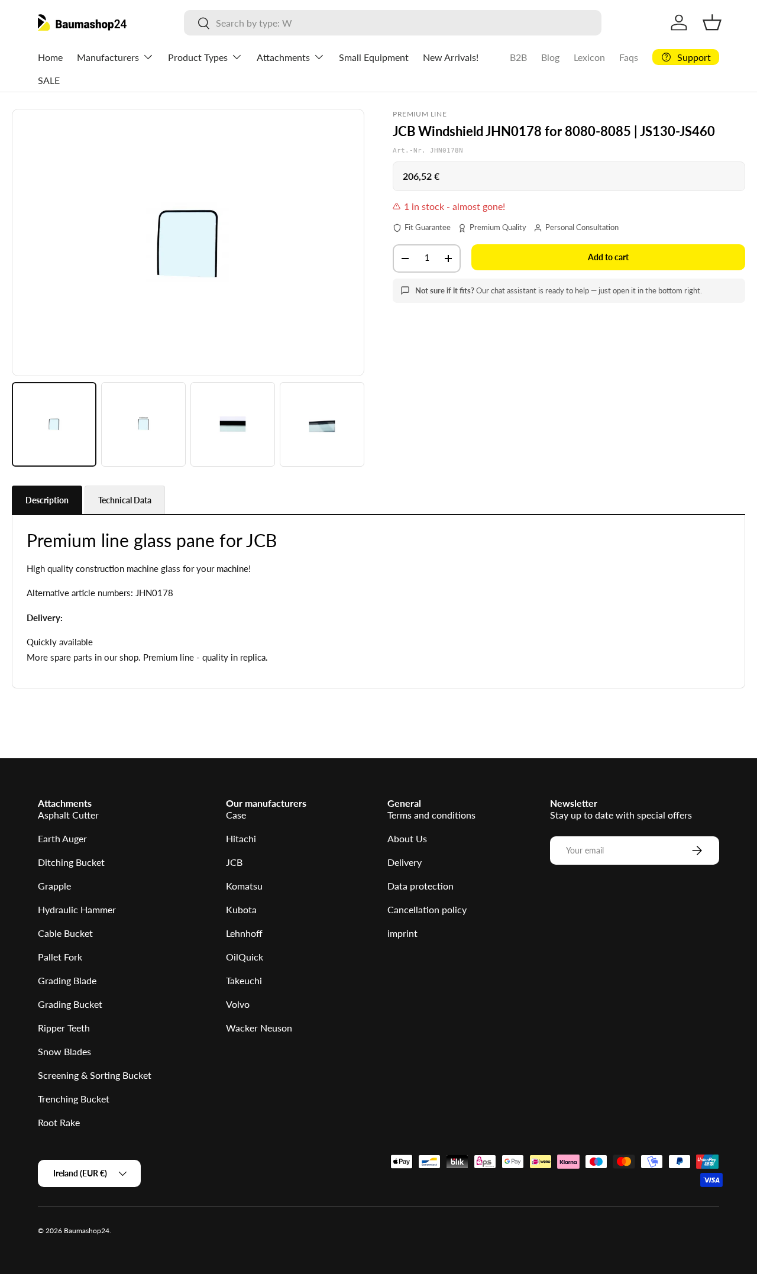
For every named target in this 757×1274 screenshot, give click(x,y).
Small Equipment (374, 57)
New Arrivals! (450, 57)
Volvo (238, 1004)
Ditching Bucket (71, 862)
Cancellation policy (427, 909)
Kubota (241, 909)
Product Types (198, 57)
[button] (712, 22)
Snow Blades (64, 1051)
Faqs (628, 57)
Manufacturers (108, 57)
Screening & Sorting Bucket (94, 1075)
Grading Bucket (70, 1004)
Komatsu (244, 885)
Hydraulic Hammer (77, 909)
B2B (518, 57)
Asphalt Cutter (68, 814)
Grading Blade (67, 980)
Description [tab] (47, 500)
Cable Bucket (65, 933)
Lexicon (589, 57)
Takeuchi (244, 980)
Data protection (420, 885)
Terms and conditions (431, 814)
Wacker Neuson (259, 1027)
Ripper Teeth (64, 1027)
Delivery (404, 862)
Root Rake (59, 1122)
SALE (49, 80)
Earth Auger (62, 838)
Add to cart (608, 257)
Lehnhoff (244, 933)
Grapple (54, 885)
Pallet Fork (60, 956)
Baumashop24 (86, 1230)
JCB (234, 862)
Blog (550, 57)
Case (236, 814)
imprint (402, 933)
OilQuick (244, 956)
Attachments (283, 57)
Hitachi (241, 838)
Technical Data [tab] (124, 500)
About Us (407, 838)
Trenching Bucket (73, 1098)
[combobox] (392, 22)
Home (50, 57)
